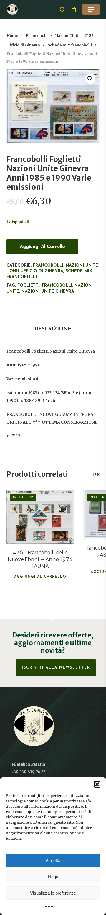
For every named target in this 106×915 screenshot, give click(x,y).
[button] (97, 784)
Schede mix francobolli (70, 45)
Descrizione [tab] (52, 329)
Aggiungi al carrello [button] (40, 577)
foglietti (28, 285)
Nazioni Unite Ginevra (47, 291)
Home (12, 35)
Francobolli (37, 35)
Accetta (53, 860)
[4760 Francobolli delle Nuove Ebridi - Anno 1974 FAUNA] (40, 517)
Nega (53, 876)
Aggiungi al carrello (42, 246)
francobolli (57, 285)
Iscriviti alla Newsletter (56, 667)
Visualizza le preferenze (53, 892)
